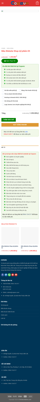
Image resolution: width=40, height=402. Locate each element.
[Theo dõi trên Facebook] (2, 274)
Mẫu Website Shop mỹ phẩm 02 (29, 247)
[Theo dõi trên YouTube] (16, 274)
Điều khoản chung (6, 308)
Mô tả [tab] (3, 147)
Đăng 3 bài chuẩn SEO (29, 90)
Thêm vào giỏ (8, 120)
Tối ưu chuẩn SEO (13, 94)
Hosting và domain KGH (15, 97)
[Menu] (2, 3)
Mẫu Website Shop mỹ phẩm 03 (9, 247)
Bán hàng (10, 48)
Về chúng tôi (4, 305)
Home (3, 48)
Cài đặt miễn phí (10, 90)
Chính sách (4, 315)
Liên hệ (3, 318)
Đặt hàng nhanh (20, 125)
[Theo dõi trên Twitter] (6, 274)
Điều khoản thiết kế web (8, 312)
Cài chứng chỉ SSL (11, 101)
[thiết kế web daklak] (20, 3)
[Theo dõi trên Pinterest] (12, 274)
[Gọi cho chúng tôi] (9, 274)
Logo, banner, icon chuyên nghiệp (17, 104)
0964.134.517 (27, 214)
